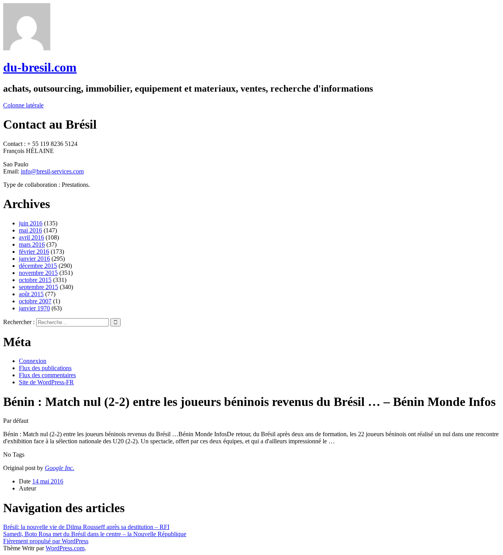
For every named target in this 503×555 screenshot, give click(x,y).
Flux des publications (45, 368)
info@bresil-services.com (52, 171)
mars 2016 (32, 244)
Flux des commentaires (47, 375)
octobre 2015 (35, 280)
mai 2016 (30, 230)
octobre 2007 (35, 301)
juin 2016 (30, 223)
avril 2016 (31, 237)
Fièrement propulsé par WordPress (45, 541)
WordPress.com (65, 548)
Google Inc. (59, 468)
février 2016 (34, 251)
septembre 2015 (38, 287)
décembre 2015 (38, 265)
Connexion (32, 361)
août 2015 (31, 294)
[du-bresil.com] (26, 48)
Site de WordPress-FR (46, 382)
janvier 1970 (34, 308)
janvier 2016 (34, 258)
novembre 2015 (38, 272)
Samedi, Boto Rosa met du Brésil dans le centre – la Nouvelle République (94, 534)
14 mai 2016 (47, 481)
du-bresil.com (40, 67)
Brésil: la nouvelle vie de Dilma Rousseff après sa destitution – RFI (86, 527)
